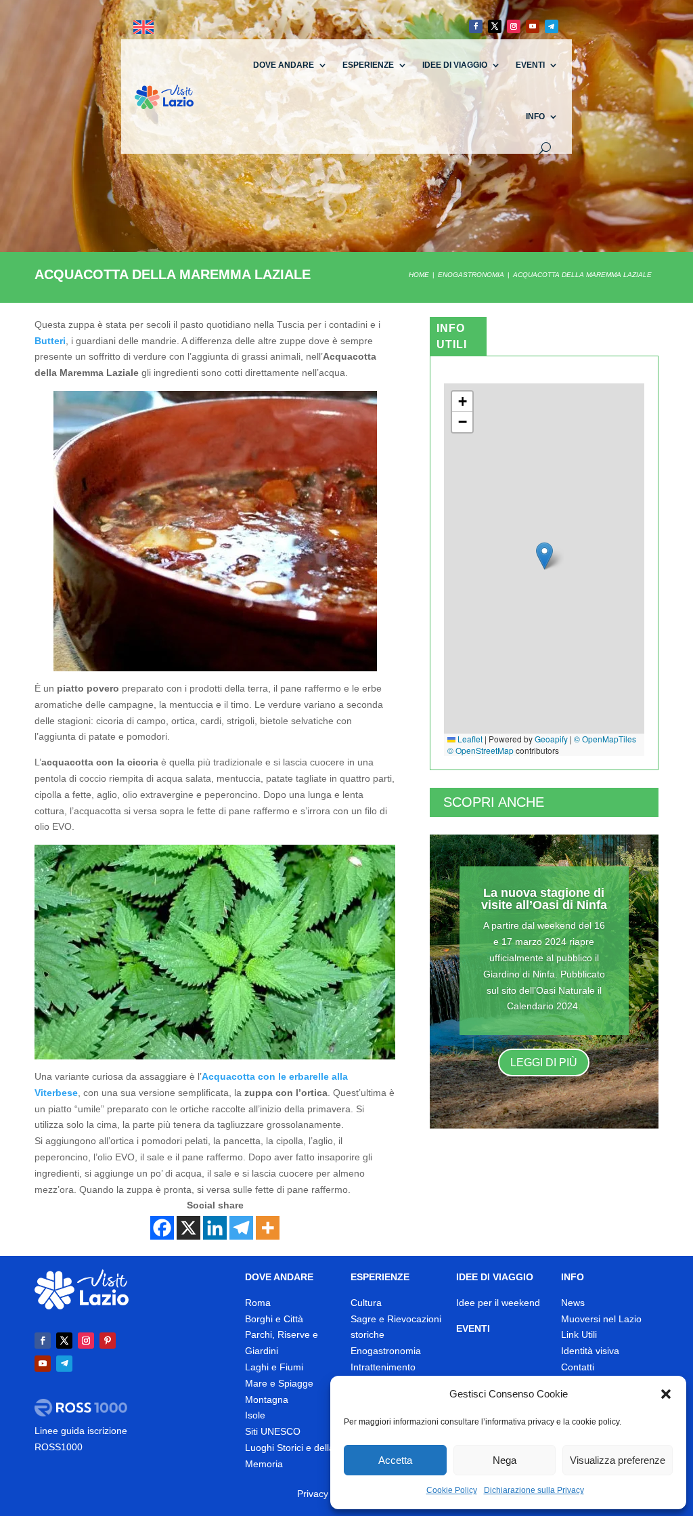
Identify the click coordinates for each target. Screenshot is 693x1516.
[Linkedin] (215, 1228)
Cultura (366, 1302)
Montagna (266, 1399)
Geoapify (551, 738)
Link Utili (579, 1334)
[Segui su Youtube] (532, 26)
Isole (255, 1415)
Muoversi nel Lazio (601, 1318)
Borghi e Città (274, 1318)
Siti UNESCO (272, 1431)
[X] (188, 1228)
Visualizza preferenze (617, 1460)
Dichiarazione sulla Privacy (534, 1490)
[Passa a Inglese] (143, 27)
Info (535, 116)
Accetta (395, 1460)
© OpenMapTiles (605, 738)
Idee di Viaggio (454, 65)
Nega (504, 1460)
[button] (666, 1394)
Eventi (530, 65)
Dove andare (283, 65)
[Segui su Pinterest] (107, 1340)
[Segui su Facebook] (476, 26)
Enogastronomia (386, 1350)
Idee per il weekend (498, 1302)
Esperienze (368, 65)
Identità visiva (590, 1350)
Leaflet (469, 738)
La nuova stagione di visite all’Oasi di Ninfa (544, 899)
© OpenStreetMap (480, 750)
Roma (258, 1302)
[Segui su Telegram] (551, 26)
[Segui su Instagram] (513, 26)
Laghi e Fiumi (274, 1367)
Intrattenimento (383, 1367)
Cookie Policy (451, 1490)
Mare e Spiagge (279, 1383)
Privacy (312, 1493)
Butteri (50, 340)
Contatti (577, 1367)
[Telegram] (241, 1228)
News (573, 1302)
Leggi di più (543, 1062)
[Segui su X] (494, 26)
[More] (268, 1228)
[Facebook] (162, 1228)
